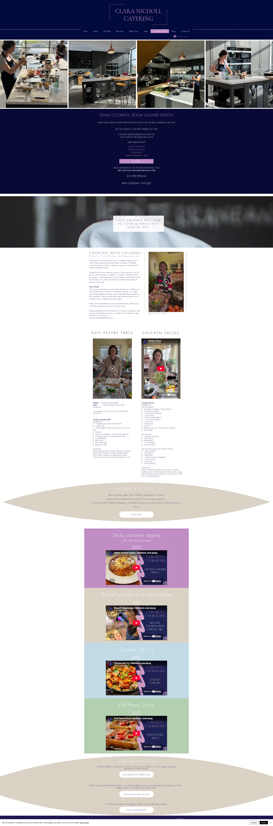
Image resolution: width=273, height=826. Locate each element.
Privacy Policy (84, 823)
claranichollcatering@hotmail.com (101, 318)
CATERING (138, 18)
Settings (254, 823)
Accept (263, 823)
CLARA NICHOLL (138, 11)
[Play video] (166, 282)
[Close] (270, 822)
